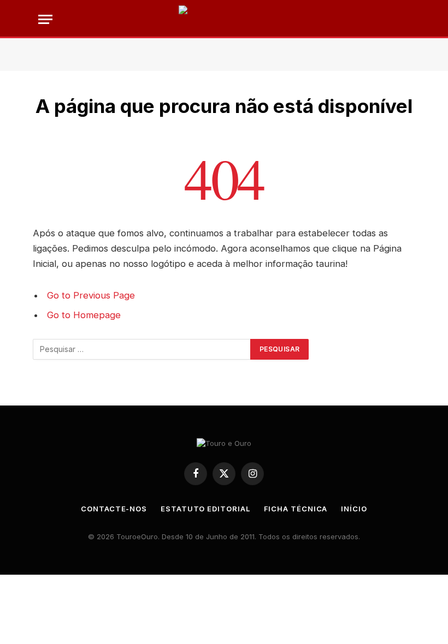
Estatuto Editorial (205, 508)
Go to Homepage (84, 314)
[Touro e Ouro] (224, 19)
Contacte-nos (114, 508)
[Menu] (45, 19)
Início (354, 508)
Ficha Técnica (296, 508)
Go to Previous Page (91, 295)
